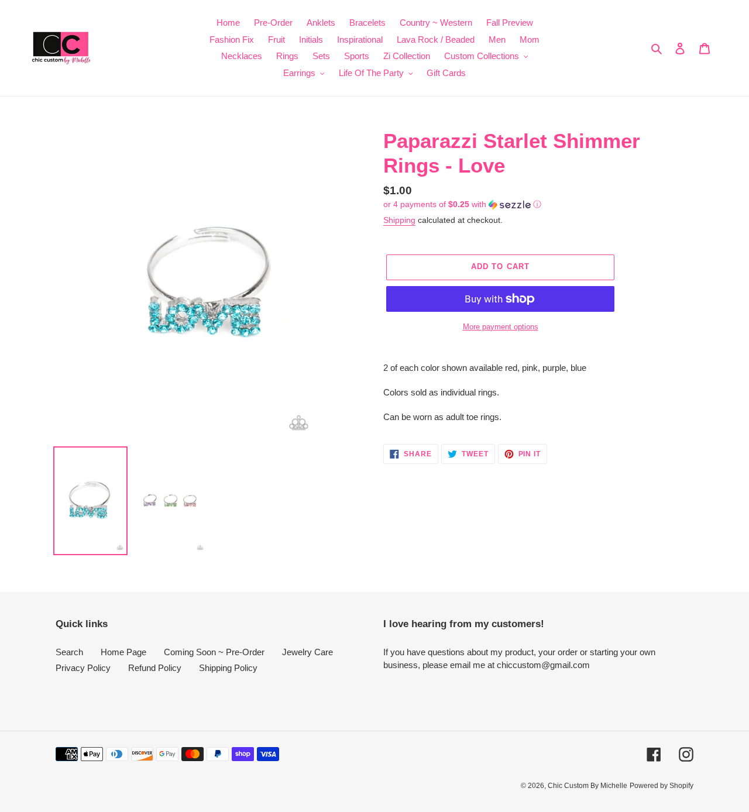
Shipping (399, 220)
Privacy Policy (83, 668)
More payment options (500, 326)
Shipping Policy (228, 668)
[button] (462, 204)
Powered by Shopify (661, 786)
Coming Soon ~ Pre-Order (214, 652)
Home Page (123, 652)
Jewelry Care (307, 652)
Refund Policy (154, 668)
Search (69, 652)
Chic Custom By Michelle (587, 786)
